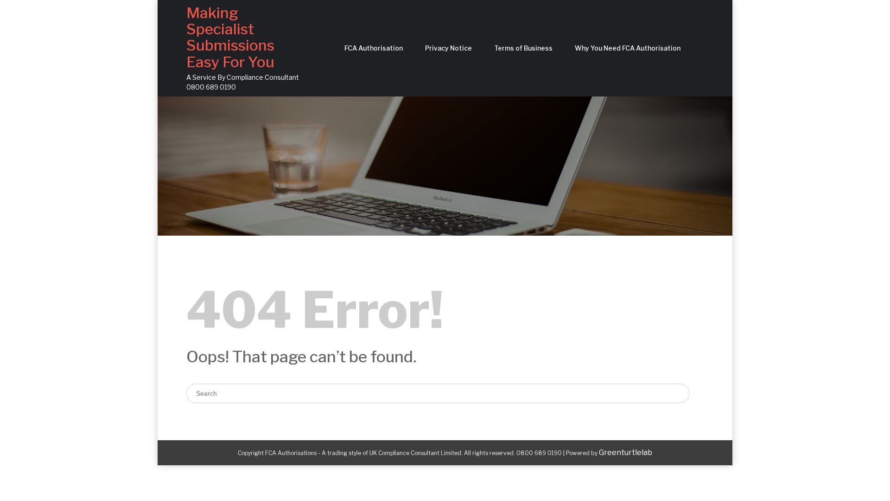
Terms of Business (523, 48)
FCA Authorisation (373, 48)
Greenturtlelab (625, 452)
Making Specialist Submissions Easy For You (230, 37)
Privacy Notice (448, 48)
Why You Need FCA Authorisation (627, 48)
